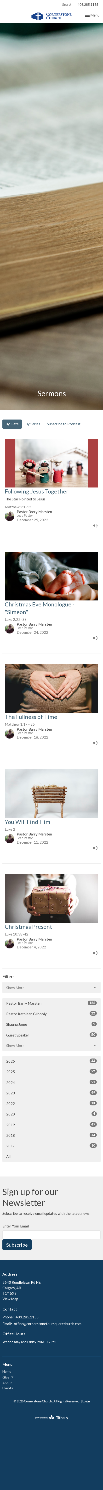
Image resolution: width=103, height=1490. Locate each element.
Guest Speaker (50, 1035)
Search (67, 4)
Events (7, 1388)
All (8, 1156)
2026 (50, 1061)
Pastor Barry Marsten (50, 1003)
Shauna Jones (50, 1024)
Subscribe (17, 1245)
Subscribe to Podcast (63, 424)
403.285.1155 (88, 4)
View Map (10, 1299)
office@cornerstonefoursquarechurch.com (47, 1324)
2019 (50, 1124)
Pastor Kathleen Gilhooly (50, 1013)
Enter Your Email (15, 1226)
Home (6, 1371)
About (7, 1383)
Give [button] (5, 1377)
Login (86, 1401)
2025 (50, 1071)
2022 (50, 1103)
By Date (12, 424)
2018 (50, 1135)
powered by (49, 1421)
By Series (32, 424)
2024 (50, 1082)
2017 (50, 1145)
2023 (50, 1093)
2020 (50, 1114)
